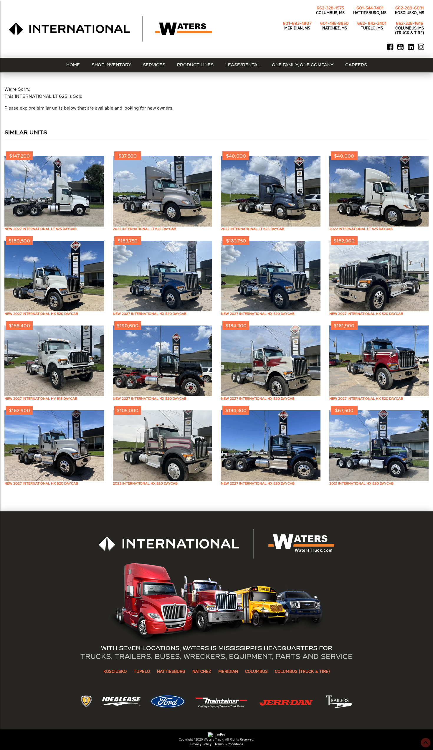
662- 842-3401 (371, 24)
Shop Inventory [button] (111, 65)
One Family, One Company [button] (302, 65)
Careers (356, 65)
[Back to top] (426, 743)
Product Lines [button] (195, 65)
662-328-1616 (409, 24)
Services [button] (154, 65)
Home (73, 65)
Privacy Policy (200, 744)
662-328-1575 (330, 8)
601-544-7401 (370, 8)
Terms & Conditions (228, 744)
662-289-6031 (409, 8)
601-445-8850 (334, 24)
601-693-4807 (297, 24)
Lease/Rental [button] (242, 65)
